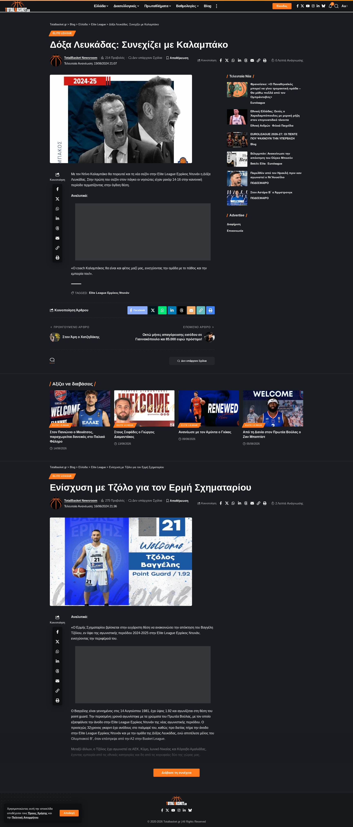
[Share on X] (227, 60)
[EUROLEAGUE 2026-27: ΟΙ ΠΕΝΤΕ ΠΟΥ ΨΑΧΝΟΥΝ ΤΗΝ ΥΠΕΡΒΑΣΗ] (237, 139)
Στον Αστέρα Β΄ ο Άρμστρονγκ (271, 192)
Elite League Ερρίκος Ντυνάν (109, 292)
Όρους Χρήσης (37, 813)
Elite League (62, 33)
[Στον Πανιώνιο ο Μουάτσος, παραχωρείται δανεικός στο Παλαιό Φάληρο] (80, 408)
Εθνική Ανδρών (260, 125)
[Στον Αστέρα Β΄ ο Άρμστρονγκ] (237, 198)
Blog (253, 144)
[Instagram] (313, 6)
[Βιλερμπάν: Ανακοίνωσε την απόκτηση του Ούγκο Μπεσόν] (237, 159)
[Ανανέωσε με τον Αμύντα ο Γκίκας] (209, 408)
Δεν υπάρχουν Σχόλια (147, 57)
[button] (69, 813)
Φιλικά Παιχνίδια (282, 125)
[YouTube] (308, 6)
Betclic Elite (258, 163)
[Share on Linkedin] (239, 60)
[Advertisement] (143, 231)
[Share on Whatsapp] (233, 60)
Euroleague (257, 102)
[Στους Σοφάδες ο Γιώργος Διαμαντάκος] (144, 408)
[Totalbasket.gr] (17, 6)
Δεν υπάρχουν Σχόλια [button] (194, 361)
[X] (302, 6)
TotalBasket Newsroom (80, 57)
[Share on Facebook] (220, 60)
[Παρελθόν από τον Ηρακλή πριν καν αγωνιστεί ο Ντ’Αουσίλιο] (237, 178)
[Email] (252, 60)
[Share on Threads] (246, 60)
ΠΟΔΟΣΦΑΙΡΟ (259, 183)
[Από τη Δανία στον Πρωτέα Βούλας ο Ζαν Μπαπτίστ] (273, 408)
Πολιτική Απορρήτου (25, 817)
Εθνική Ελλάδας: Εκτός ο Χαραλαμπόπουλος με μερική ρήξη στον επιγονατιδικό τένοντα (275, 115)
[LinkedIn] (318, 6)
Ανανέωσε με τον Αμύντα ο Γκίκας (205, 432)
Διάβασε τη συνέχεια (176, 772)
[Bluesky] (323, 6)
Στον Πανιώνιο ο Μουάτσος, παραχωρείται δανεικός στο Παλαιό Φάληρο (77, 436)
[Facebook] (298, 6)
